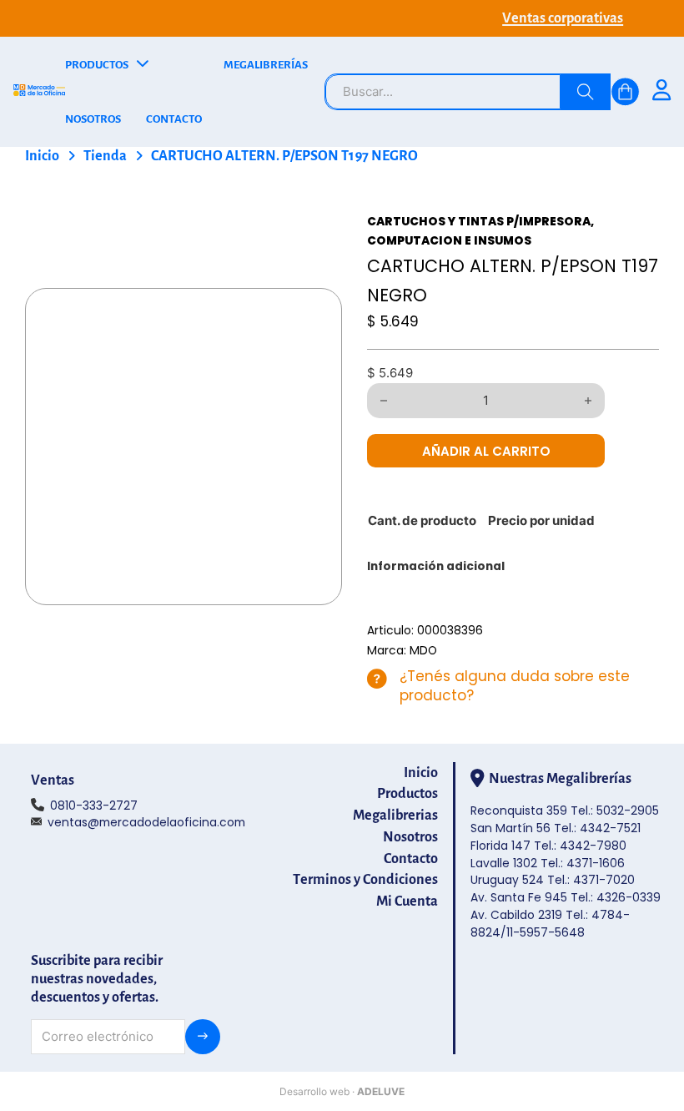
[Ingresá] (661, 91)
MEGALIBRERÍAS (266, 64)
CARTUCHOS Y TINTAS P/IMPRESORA (479, 221)
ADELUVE (381, 1091)
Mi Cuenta (407, 901)
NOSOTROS (93, 119)
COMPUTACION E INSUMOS (449, 240)
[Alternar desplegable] (142, 64)
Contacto (411, 859)
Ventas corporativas (562, 18)
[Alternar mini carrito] (625, 92)
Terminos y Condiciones (365, 880)
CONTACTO (174, 119)
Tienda (105, 156)
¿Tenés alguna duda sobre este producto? (515, 686)
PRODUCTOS (96, 64)
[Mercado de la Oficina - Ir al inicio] (39, 92)
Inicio (42, 156)
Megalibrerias (395, 815)
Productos (407, 794)
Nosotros (410, 837)
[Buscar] (586, 91)
